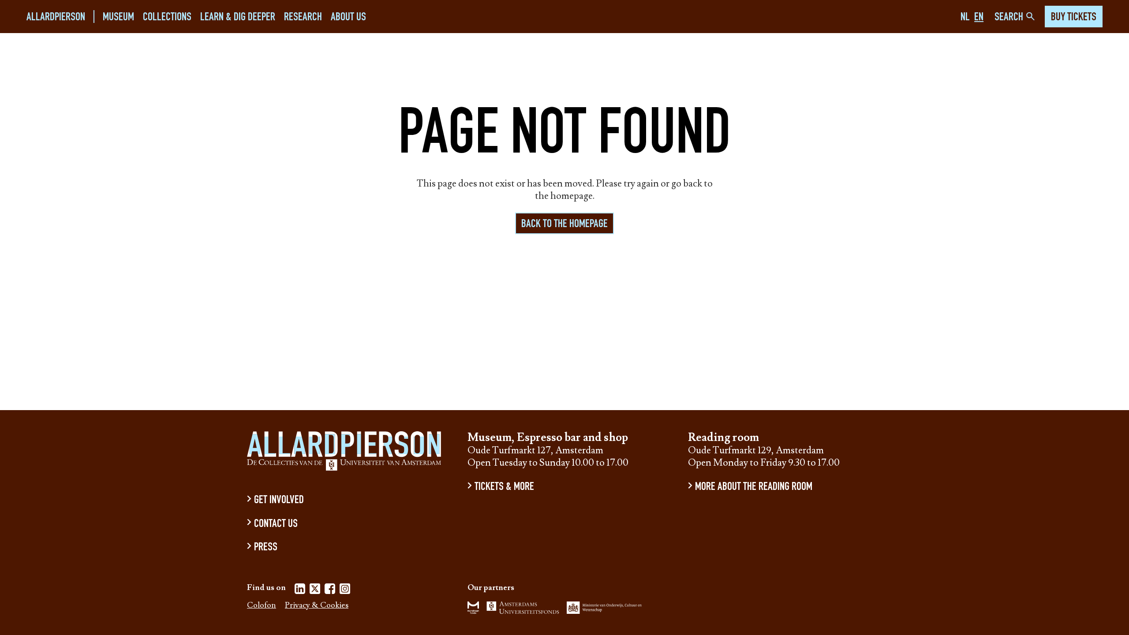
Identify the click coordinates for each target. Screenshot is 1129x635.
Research (303, 17)
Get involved (279, 500)
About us (348, 17)
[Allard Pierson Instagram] (345, 590)
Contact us (276, 524)
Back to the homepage (564, 224)
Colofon (261, 605)
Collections (167, 17)
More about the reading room (753, 487)
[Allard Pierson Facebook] (330, 590)
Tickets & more (504, 487)
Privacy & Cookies (316, 605)
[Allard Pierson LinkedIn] (300, 590)
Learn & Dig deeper (237, 17)
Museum (118, 17)
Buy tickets (1073, 17)
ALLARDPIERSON (55, 17)
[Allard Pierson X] (315, 590)
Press (265, 547)
